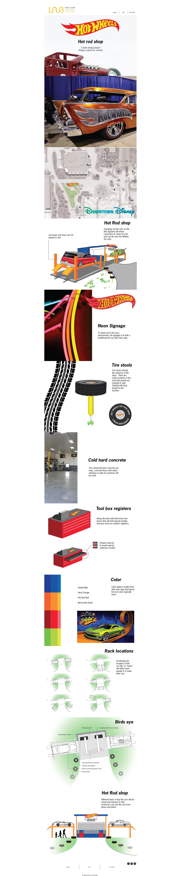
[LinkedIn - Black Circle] (128, 863)
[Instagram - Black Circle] (135, 863)
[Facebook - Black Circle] (131, 863)
